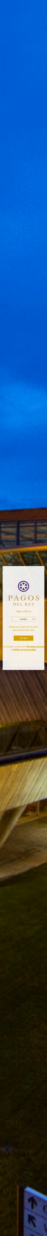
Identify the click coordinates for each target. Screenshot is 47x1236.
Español (23, 619)
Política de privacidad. (24, 649)
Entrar (23, 638)
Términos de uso (35, 646)
